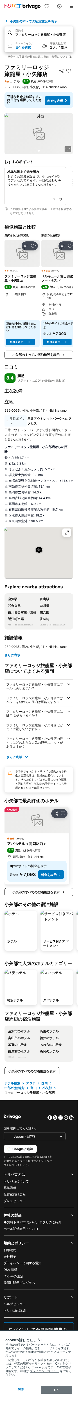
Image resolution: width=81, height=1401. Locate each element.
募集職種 (10, 1188)
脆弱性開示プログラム (19, 1283)
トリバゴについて (16, 1181)
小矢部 (47, 1088)
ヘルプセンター (15, 1304)
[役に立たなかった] (60, 199)
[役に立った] (54, 199)
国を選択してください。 (21, 1128)
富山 (33, 1088)
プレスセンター (15, 1201)
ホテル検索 (12, 1083)
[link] (46, 6)
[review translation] (63, 380)
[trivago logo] (22, 6)
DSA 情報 (10, 1269)
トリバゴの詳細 (15, 1310)
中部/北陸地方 (14, 1088)
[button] (38, 32)
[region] (38, 133)
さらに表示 (12, 655)
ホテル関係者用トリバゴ (21, 1229)
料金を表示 (55, 101)
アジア (31, 1083)
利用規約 (10, 1250)
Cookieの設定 (13, 1276)
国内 (44, 1083)
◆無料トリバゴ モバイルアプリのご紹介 (32, 1222)
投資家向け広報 (15, 1194)
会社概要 (10, 1256)
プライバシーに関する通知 (22, 1263)
